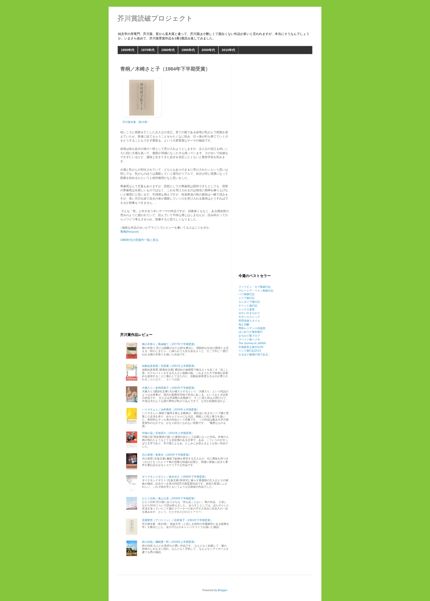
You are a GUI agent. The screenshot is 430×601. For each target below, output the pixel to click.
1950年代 (127, 50)
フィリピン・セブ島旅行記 (255, 286)
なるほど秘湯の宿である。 (255, 354)
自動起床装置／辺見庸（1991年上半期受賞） (169, 365)
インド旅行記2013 (250, 350)
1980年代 (168, 50)
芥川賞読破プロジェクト (155, 18)
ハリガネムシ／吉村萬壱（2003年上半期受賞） (170, 409)
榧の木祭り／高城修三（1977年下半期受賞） (169, 344)
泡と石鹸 (244, 324)
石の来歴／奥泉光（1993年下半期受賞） (166, 454)
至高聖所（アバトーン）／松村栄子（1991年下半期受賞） (177, 520)
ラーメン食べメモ (249, 339)
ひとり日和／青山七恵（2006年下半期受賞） (169, 498)
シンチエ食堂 (247, 309)
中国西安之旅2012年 (251, 347)
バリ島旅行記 (247, 294)
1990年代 (188, 50)
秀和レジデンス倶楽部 (252, 328)
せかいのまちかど (249, 313)
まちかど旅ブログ (249, 335)
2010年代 (228, 50)
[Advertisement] (174, 294)
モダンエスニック (249, 316)
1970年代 (148, 50)
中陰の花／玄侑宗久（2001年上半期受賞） (168, 433)
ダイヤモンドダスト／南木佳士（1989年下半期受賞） (174, 476)
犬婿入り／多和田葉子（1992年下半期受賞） (169, 387)
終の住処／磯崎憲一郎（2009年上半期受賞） (169, 541)
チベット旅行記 (248, 305)
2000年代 (208, 50)
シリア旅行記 (247, 298)
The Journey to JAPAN (252, 343)
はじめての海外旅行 (251, 331)
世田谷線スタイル (249, 320)
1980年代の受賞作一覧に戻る (139, 240)
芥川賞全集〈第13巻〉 (136, 122)
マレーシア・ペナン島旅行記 (256, 290)
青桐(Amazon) (129, 231)
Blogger (222, 590)
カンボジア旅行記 (249, 301)
